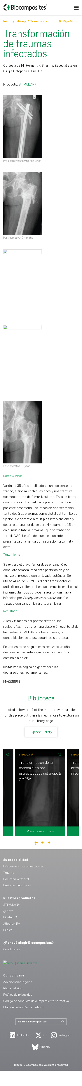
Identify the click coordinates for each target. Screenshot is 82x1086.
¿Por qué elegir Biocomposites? (28, 943)
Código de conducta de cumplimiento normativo (36, 1001)
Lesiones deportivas (17, 885)
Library (21, 21)
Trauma (8, 873)
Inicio (7, 21)
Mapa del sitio (12, 988)
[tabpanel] (41, 795)
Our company (13, 975)
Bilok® (7, 930)
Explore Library (41, 732)
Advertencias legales (17, 982)
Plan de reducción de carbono (23, 1007)
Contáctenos (12, 949)
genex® (8, 911)
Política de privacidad (17, 995)
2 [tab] (43, 843)
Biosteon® (10, 917)
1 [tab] (36, 843)
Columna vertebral (16, 879)
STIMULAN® (28, 84)
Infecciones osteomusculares (23, 866)
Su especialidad (15, 860)
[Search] (62, 1021)
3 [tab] (49, 843)
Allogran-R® (11, 924)
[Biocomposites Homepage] (25, 7)
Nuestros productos (19, 898)
